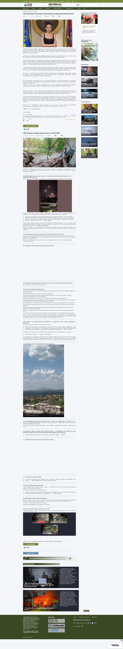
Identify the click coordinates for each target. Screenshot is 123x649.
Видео (73, 1)
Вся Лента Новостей (32, 11)
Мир (84, 8)
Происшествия (54, 1)
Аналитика (62, 1)
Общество (47, 1)
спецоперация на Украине (37, 541)
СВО (29, 541)
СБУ (29, 108)
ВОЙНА (25, 108)
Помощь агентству (84, 617)
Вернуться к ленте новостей (81, 619)
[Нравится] (23, 120)
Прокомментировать (70, 119)
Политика (25, 1)
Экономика (41, 1)
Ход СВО (40, 8)
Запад (78, 8)
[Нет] (27, 120)
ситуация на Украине (35, 108)
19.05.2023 (28, 16)
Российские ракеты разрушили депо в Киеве (38, 608)
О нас (74, 617)
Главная (25, 11)
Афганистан (26, 8)
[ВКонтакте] (24, 129)
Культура (68, 1)
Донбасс (25, 541)
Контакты (94, 617)
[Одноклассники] (28, 129)
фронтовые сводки (49, 541)
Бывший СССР (69, 8)
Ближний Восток (58, 8)
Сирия (33, 8)
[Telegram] (26, 129)
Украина (47, 8)
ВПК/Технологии (33, 1)
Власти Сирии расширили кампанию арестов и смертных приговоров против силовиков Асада (39, 585)
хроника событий (58, 541)
